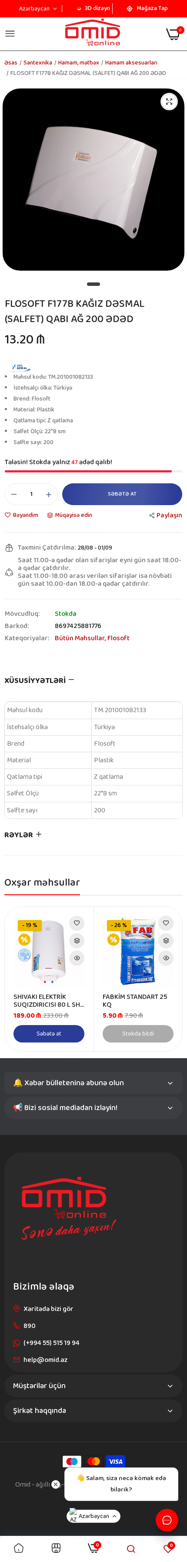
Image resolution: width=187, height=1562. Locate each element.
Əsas (10, 63)
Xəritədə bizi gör (48, 1309)
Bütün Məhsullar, (81, 638)
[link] (76, 923)
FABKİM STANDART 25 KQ (135, 1001)
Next (171, 979)
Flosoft (118, 638)
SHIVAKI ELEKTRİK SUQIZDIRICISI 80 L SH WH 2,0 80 (46, 1001)
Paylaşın (169, 515)
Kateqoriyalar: (27, 638)
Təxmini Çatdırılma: (47, 548)
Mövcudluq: (22, 614)
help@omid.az (45, 1360)
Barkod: (17, 626)
